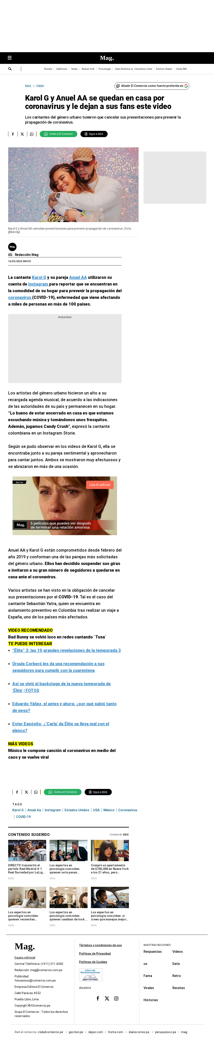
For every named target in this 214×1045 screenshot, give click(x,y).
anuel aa (34, 810)
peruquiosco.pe (165, 1032)
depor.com (95, 1032)
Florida (48, 69)
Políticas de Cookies (93, 962)
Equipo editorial (25, 957)
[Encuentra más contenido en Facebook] (13, 133)
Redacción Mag (26, 255)
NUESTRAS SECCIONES (157, 945)
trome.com (116, 1032)
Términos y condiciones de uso (100, 945)
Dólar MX (181, 69)
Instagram (53, 810)
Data (176, 964)
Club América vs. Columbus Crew (133, 69)
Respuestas (153, 952)
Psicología (105, 69)
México (109, 810)
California (61, 69)
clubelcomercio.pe (51, 1032)
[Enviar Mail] (10, 255)
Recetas (178, 988)
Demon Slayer (164, 69)
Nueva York (88, 69)
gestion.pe (76, 1032)
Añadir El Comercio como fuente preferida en (152, 85)
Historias (151, 1000)
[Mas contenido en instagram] (116, 998)
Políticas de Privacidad (95, 953)
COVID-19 (23, 817)
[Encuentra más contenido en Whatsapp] (31, 133)
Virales (149, 988)
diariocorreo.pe (139, 1032)
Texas (74, 69)
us (145, 964)
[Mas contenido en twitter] (107, 998)
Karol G (18, 810)
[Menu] (12, 58)
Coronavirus (127, 810)
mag (184, 1032)
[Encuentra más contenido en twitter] (22, 133)
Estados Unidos (77, 810)
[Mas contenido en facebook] (97, 998)
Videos (177, 952)
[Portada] (25, 954)
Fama (148, 976)
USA (96, 810)
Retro (176, 976)
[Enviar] (10, 69)
